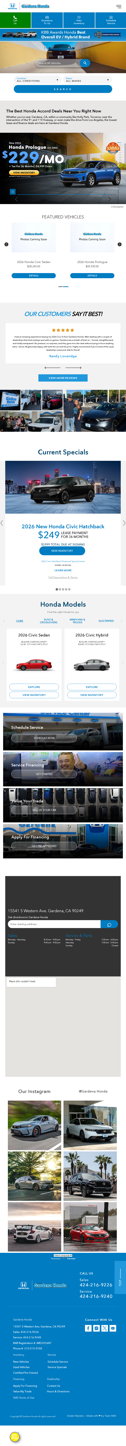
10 (119, 165)
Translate (71, 1258)
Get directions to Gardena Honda (28, 917)
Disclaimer (118, 206)
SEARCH (63, 89)
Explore (34, 687)
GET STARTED (44, 774)
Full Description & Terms (63, 577)
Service (96, 1294)
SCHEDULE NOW (44, 738)
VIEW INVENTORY (62, 550)
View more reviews (63, 378)
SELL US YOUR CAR (44, 810)
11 (119, 167)
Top (120, 1282)
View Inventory (34, 695)
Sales (96, 1282)
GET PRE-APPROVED (44, 846)
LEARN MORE (63, 570)
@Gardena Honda (93, 1091)
